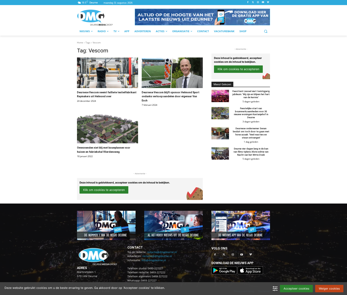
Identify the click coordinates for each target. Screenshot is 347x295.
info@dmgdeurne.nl (154, 260)
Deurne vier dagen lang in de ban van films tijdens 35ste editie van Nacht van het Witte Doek (251, 151)
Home (80, 42)
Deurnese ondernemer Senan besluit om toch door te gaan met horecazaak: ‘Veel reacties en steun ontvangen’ (251, 133)
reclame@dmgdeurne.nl (157, 256)
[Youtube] (263, 2)
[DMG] (106, 17)
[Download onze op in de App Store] (250, 273)
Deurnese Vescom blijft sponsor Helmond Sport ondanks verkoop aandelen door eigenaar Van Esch (170, 96)
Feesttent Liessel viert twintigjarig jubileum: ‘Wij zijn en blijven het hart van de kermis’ (251, 94)
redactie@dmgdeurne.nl (162, 252)
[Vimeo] (268, 2)
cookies (41, 288)
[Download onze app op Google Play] (224, 273)
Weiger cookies (329, 288)
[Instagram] (258, 2)
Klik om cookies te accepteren (104, 190)
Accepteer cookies (296, 288)
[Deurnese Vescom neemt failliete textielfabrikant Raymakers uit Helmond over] (107, 72)
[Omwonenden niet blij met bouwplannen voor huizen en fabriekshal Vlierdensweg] (107, 128)
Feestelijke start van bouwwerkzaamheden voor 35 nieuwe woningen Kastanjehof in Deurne (251, 113)
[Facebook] (248, 2)
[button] (202, 17)
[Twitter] (253, 2)
